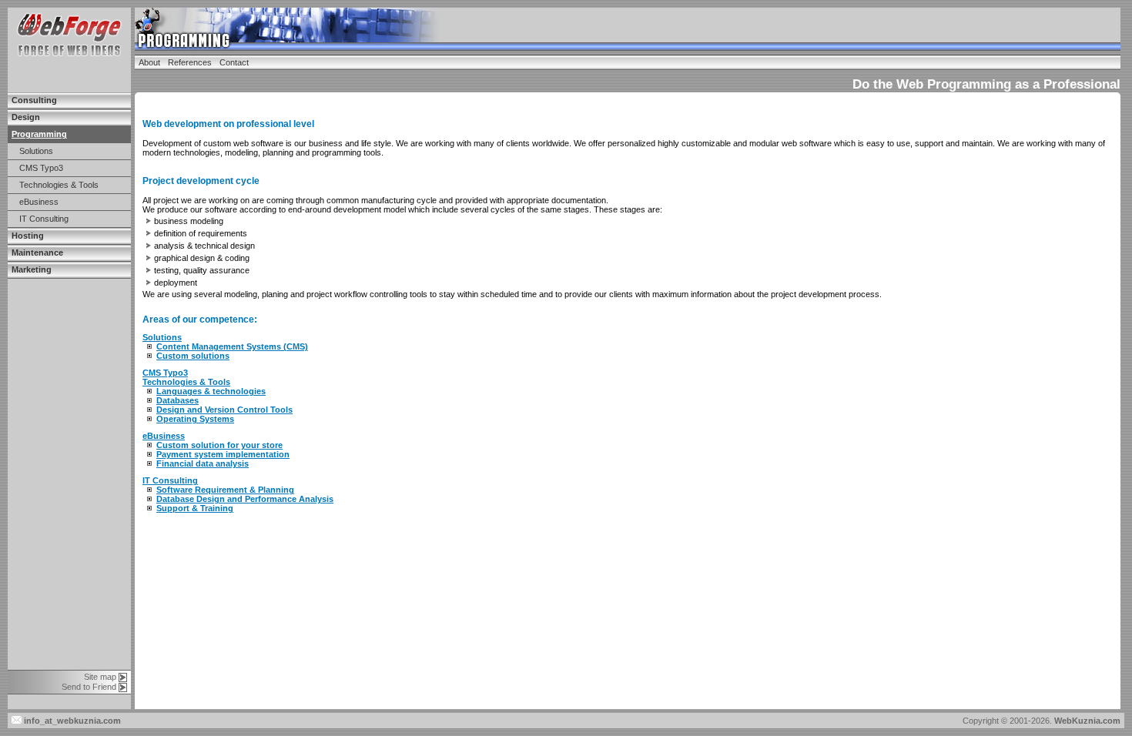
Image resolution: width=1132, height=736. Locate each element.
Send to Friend (89, 686)
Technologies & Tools (59, 184)
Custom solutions (192, 355)
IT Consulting (44, 218)
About (149, 62)
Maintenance (37, 252)
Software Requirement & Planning (225, 489)
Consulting (34, 100)
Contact (234, 62)
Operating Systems (195, 418)
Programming (39, 134)
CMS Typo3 (41, 167)
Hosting (28, 235)
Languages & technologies (211, 391)
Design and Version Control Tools (224, 409)
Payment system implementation (223, 454)
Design (26, 117)
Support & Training (194, 508)
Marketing (32, 269)
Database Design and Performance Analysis (244, 498)
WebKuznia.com (1087, 720)
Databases (177, 400)
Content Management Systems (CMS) (232, 346)
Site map (100, 676)
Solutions (36, 151)
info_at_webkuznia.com (71, 720)
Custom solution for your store (219, 445)
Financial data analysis (202, 463)
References (190, 62)
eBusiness (39, 201)
